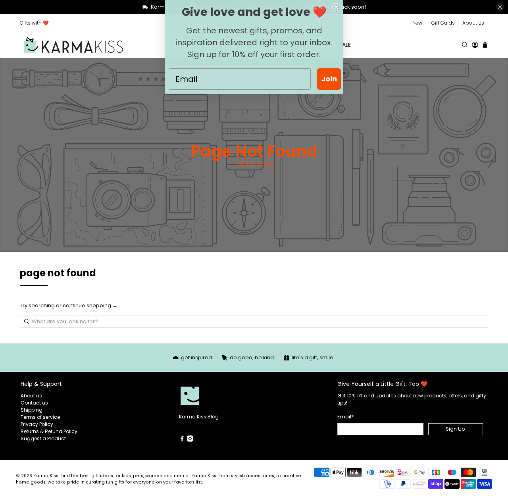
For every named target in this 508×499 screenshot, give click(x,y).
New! (417, 22)
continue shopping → (90, 305)
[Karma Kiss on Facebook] (182, 440)
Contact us (34, 402)
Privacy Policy (37, 424)
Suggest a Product (43, 438)
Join (329, 79)
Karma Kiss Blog (199, 416)
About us (31, 395)
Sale (345, 45)
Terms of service (40, 417)
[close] (500, 7)
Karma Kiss (45, 476)
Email (345, 416)
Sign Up (455, 429)
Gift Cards (443, 22)
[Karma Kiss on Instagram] (190, 440)
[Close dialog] (336, 7)
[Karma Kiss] (73, 45)
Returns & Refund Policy (49, 431)
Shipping (31, 410)
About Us (473, 22)
